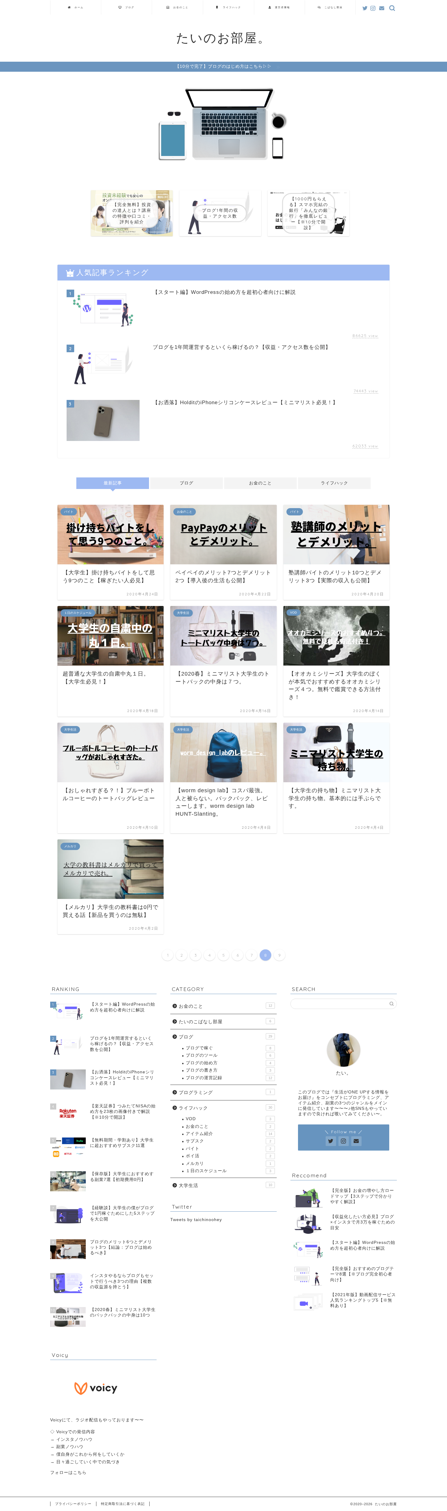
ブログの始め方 (228, 1063)
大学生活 (225, 1185)
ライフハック (230, 7)
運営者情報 (281, 7)
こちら (80, 1472)
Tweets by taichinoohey (196, 1219)
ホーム (77, 7)
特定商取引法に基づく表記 (123, 1504)
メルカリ (228, 1163)
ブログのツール (228, 1055)
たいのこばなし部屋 (225, 1021)
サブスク (228, 1141)
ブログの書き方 (228, 1070)
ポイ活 (228, 1156)
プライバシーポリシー (73, 1504)
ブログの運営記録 (229, 1078)
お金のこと (179, 7)
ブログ (128, 7)
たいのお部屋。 (223, 37)
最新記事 (112, 483)
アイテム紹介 (229, 1133)
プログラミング (225, 1092)
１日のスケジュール (228, 1171)
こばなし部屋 (332, 7)
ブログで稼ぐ (228, 1048)
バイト (228, 1148)
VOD (228, 1119)
